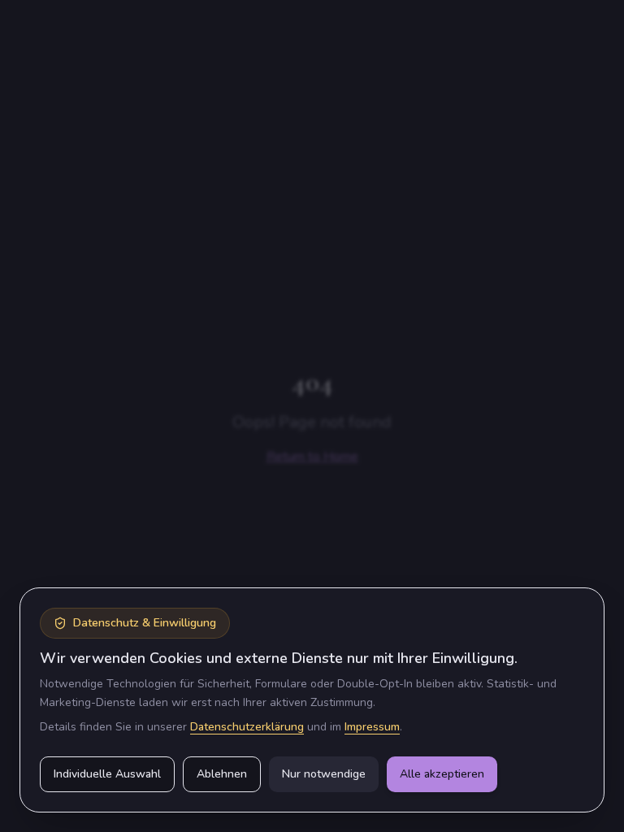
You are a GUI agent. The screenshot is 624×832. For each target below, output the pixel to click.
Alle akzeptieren (442, 774)
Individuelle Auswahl (107, 774)
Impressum (372, 726)
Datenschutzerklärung (247, 726)
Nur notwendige (324, 774)
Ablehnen (222, 774)
